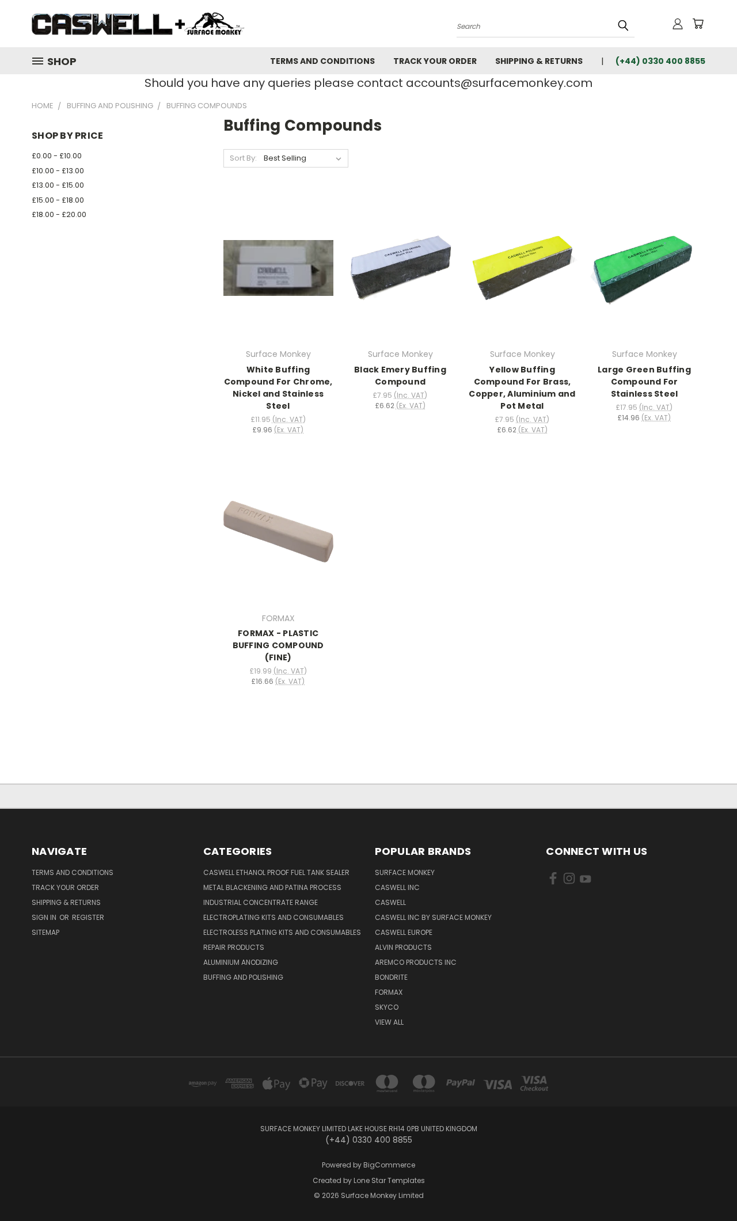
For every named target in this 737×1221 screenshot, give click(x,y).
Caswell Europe (403, 932)
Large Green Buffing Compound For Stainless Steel (644, 382)
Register (88, 917)
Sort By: (243, 158)
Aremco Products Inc (416, 962)
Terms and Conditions (322, 61)
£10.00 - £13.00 (58, 170)
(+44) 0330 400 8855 (660, 61)
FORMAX (388, 992)
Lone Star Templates (389, 1180)
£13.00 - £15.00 (58, 185)
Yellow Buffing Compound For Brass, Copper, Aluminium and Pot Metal (522, 388)
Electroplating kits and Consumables (273, 917)
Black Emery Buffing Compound (400, 375)
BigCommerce (389, 1165)
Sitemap (45, 932)
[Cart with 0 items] (698, 23)
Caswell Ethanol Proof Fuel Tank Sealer (276, 872)
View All (389, 1022)
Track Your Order (435, 61)
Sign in (45, 917)
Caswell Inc (397, 887)
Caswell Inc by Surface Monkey (433, 917)
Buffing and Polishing (243, 977)
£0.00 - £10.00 (57, 155)
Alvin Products (403, 947)
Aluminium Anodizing (240, 962)
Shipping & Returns (539, 61)
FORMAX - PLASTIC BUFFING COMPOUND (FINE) (278, 645)
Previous (707, 1185)
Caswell (390, 902)
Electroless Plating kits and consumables (282, 932)
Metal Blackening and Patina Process (272, 887)
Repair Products (233, 947)
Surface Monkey (405, 872)
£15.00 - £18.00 (58, 200)
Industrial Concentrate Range (260, 902)
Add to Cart (278, 277)
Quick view (278, 255)
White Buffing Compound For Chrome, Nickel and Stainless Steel (278, 388)
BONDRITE (391, 977)
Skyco (386, 1007)
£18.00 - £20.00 (59, 214)
